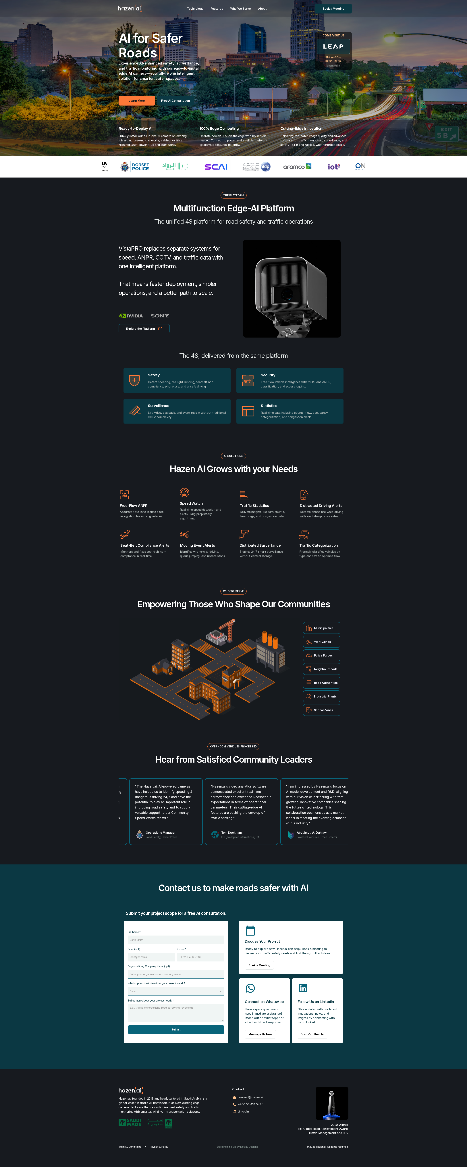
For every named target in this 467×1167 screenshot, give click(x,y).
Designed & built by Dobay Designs (237, 1146)
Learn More (333, 65)
